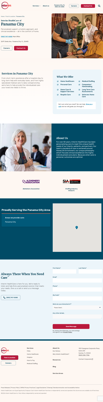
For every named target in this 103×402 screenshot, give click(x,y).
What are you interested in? (62, 304)
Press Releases (5, 387)
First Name (56, 268)
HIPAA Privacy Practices (28, 387)
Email (54, 277)
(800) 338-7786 (84, 355)
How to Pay (31, 360)
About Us (56, 348)
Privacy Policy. (67, 332)
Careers (6, 48)
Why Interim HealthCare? (61, 354)
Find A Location (10, 16)
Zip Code (56, 295)
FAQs (28, 351)
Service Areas (58, 373)
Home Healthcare (33, 354)
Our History (56, 351)
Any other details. (58, 313)
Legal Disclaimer (41, 387)
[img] (6, 5)
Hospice (29, 357)
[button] (76, 227)
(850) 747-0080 (6, 36)
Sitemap (49, 387)
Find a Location (9, 357)
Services (30, 348)
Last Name (82, 268)
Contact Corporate (85, 359)
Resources (57, 360)
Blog (54, 367)
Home (2, 16)
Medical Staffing (32, 363)
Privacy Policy (15, 387)
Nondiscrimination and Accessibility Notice (66, 387)
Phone (55, 286)
